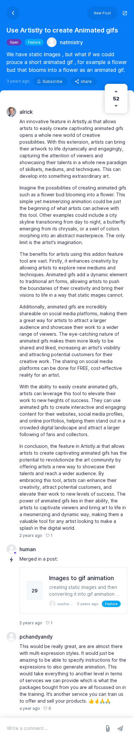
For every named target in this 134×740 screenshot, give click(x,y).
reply (61, 535)
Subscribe (52, 81)
